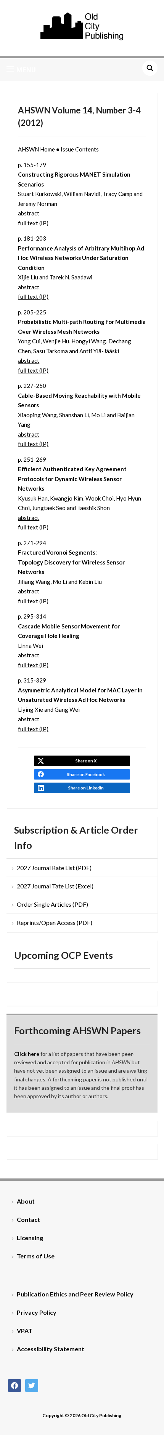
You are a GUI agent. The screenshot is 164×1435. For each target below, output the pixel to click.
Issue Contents (80, 149)
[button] (21, 70)
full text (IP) (33, 223)
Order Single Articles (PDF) (52, 904)
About (26, 1201)
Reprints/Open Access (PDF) (54, 922)
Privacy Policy (36, 1312)
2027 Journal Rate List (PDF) (54, 867)
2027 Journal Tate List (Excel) (55, 886)
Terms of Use (36, 1256)
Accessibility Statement (50, 1348)
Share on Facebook (86, 774)
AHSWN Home (36, 149)
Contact (28, 1219)
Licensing (30, 1237)
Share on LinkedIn (86, 787)
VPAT (24, 1330)
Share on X (86, 760)
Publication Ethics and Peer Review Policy (75, 1294)
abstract (28, 213)
